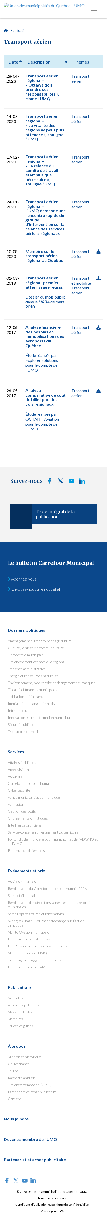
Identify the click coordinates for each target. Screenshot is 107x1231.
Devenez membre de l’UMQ (29, 1085)
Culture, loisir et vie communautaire (36, 648)
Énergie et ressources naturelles (33, 675)
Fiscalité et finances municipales (32, 689)
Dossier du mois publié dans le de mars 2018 (45, 301)
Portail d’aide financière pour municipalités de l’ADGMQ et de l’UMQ (53, 841)
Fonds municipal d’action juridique (34, 797)
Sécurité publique (21, 724)
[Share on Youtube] (69, 482)
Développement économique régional (36, 662)
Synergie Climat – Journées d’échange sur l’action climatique (46, 923)
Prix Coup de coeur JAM (26, 967)
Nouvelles (15, 998)
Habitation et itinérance (26, 696)
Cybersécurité (19, 790)
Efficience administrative (26, 669)
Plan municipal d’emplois (26, 850)
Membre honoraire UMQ (27, 953)
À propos (17, 1046)
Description (39, 61)
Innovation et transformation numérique (40, 717)
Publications (20, 987)
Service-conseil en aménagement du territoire (43, 832)
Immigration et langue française (32, 703)
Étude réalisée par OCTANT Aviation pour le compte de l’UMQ (42, 421)
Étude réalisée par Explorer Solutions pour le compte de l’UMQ (41, 362)
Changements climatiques (28, 818)
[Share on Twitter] (59, 482)
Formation (16, 804)
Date (13, 61)
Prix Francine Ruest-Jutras (29, 939)
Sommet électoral (21, 895)
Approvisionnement (23, 769)
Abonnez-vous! (24, 578)
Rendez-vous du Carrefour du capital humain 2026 (47, 888)
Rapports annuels (22, 1078)
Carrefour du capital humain (30, 783)
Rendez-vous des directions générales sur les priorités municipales (50, 904)
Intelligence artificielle (24, 825)
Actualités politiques (23, 1005)
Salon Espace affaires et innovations (36, 914)
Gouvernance (18, 1064)
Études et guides (20, 1026)
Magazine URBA (20, 1012)
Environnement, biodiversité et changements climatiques (52, 682)
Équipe (13, 1071)
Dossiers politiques (26, 630)
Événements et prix (26, 870)
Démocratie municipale (25, 655)
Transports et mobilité (25, 731)
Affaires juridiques (22, 762)
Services (16, 751)
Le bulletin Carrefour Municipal (51, 563)
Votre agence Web (53, 1211)
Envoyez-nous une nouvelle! (35, 588)
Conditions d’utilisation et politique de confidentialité (52, 1204)
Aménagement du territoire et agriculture (40, 641)
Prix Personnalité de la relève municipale (39, 946)
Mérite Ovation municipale (28, 932)
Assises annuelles (22, 881)
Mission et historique (24, 1057)
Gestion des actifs (22, 811)
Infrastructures (20, 710)
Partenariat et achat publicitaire (32, 1091)
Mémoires (16, 1019)
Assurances (17, 776)
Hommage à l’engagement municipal (35, 960)
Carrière (14, 1098)
